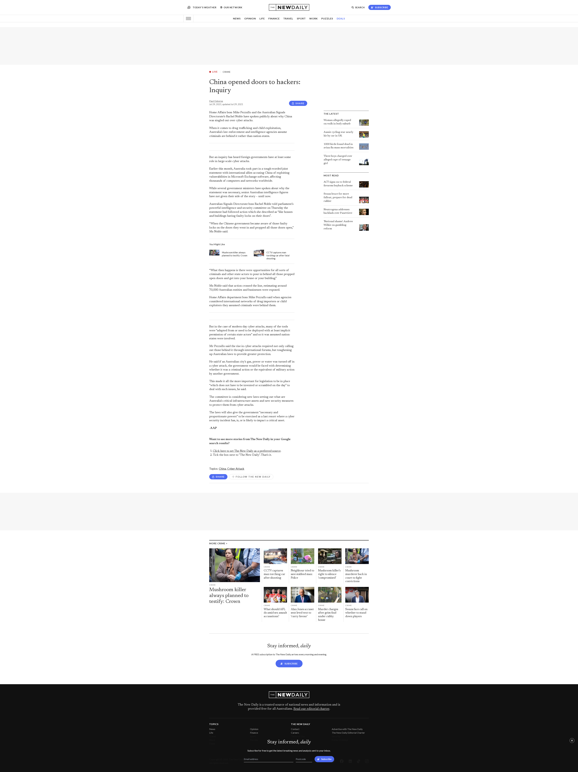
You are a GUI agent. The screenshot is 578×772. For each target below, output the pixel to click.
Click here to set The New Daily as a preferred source (247, 451)
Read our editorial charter (311, 709)
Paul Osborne (216, 101)
